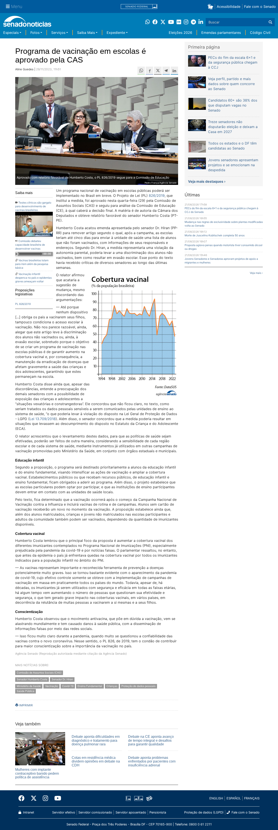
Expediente (116, 32)
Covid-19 (67, 686)
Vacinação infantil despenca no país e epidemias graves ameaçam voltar (33, 277)
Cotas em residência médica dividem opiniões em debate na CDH (96, 761)
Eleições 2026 (180, 32)
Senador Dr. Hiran (62, 679)
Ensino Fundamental (90, 686)
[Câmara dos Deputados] (128, 798)
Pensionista (157, 812)
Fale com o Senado (260, 6)
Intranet (28, 812)
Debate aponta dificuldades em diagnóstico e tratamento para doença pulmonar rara (96, 740)
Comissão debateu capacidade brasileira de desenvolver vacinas (30, 244)
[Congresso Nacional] (138, 798)
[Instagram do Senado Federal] (45, 798)
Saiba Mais (86, 32)
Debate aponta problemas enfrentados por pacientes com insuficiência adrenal (151, 761)
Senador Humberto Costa (32, 679)
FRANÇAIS (252, 798)
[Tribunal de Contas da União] (149, 798)
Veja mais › (256, 272)
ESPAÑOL (234, 798)
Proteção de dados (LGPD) (203, 812)
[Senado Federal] (139, 6)
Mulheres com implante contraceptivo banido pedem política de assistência (37, 773)
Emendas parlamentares (221, 32)
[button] (211, 6)
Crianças (111, 686)
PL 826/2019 (23, 304)
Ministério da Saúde (29, 686)
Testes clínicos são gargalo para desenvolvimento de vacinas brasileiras (33, 206)
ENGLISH (216, 798)
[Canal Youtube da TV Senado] (56, 798)
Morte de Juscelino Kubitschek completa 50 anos (215, 235)
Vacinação (51, 686)
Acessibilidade (228, 6)
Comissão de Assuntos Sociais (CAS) (39, 672)
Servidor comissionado (95, 812)
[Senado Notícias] (27, 23)
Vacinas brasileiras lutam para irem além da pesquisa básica (31, 264)
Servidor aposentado (131, 812)
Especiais (11, 32)
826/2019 (157, 195)
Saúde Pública (25, 691)
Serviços (58, 32)
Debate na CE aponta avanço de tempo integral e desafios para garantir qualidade (151, 740)
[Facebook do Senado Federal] (23, 798)
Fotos (35, 32)
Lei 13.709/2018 (43, 419)
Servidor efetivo (63, 812)
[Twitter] (34, 798)
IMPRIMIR (25, 705)
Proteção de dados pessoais (138, 686)
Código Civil (260, 32)
